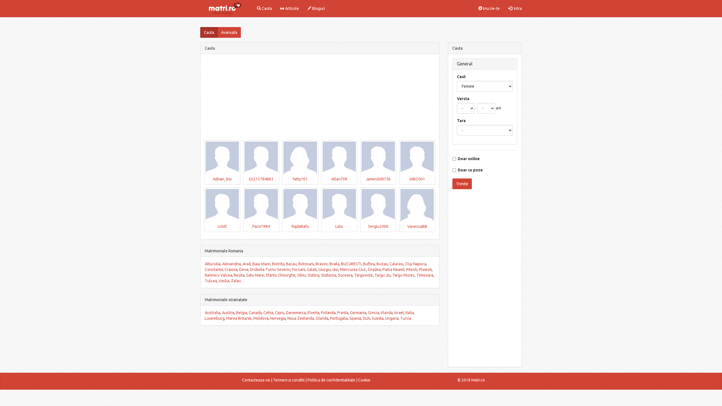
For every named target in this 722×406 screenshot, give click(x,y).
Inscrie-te (491, 8)
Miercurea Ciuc (353, 269)
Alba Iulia (213, 264)
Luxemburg (214, 318)
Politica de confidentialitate (331, 380)
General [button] (464, 63)
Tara (461, 120)
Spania (355, 318)
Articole (291, 8)
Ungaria (392, 318)
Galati (312, 269)
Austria (228, 312)
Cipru (279, 312)
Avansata (229, 32)
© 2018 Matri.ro (471, 380)
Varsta (463, 98)
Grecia (373, 312)
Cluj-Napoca (415, 264)
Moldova (260, 318)
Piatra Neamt (393, 269)
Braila (334, 264)
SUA (366, 318)
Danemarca (296, 312)
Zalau (236, 281)
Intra (517, 8)
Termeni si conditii (289, 380)
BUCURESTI (351, 264)
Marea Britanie (239, 318)
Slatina (313, 275)
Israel (399, 312)
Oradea (374, 269)
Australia (212, 312)
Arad (247, 264)
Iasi (335, 269)
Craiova (230, 269)
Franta (342, 312)
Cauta (266, 8)
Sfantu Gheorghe (281, 275)
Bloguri (318, 8)
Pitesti (411, 269)
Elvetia (313, 312)
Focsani (298, 269)
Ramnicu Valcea (218, 275)
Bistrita (278, 264)
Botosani (306, 264)
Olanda (322, 318)
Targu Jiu (383, 275)
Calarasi (396, 264)
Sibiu (301, 275)
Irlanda (387, 312)
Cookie (364, 380)
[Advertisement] (320, 97)
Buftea (369, 264)
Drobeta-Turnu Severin (270, 269)
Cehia (268, 312)
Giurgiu (324, 269)
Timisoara (424, 275)
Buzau (382, 264)
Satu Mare (255, 275)
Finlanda (328, 312)
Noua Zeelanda (300, 318)
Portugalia (339, 318)
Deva (243, 269)
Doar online (468, 158)
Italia (410, 312)
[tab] (485, 64)
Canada (255, 312)
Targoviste (363, 275)
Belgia (241, 312)
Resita (239, 275)
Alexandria (231, 264)
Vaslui (224, 281)
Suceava (345, 275)
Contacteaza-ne (256, 380)
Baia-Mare (261, 264)
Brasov (322, 264)
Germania (358, 312)
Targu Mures (403, 275)
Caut (461, 76)
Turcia (405, 318)
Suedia (378, 318)
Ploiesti (425, 269)
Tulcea (211, 281)
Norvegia (278, 318)
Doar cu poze (469, 170)
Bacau (291, 264)
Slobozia (328, 275)
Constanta (214, 269)
